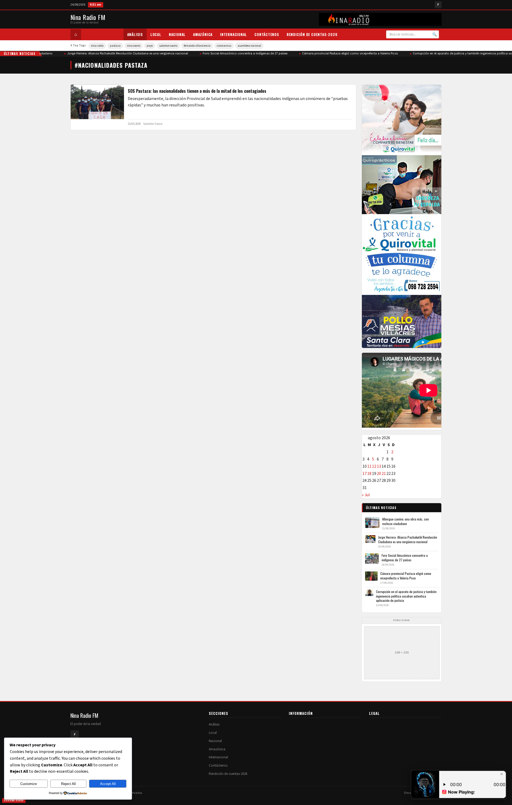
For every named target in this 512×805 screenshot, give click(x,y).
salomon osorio (168, 46)
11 (369, 466)
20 (379, 473)
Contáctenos (266, 34)
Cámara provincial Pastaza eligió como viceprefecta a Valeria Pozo (343, 53)
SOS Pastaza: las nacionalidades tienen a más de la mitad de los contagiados (197, 91)
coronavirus (224, 46)
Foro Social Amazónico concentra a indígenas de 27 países (238, 53)
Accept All (108, 784)
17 (364, 473)
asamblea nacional (249, 46)
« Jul (366, 495)
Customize (28, 784)
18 (369, 473)
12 (374, 466)
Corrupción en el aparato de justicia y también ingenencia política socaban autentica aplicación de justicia (406, 596)
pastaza (115, 46)
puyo (150, 46)
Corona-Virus (14, 800)
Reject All (68, 784)
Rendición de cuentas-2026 (312, 34)
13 (379, 466)
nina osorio (133, 46)
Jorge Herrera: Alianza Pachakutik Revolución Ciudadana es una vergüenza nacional (121, 53)
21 (384, 473)
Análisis (135, 34)
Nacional (177, 34)
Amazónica (203, 34)
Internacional (233, 34)
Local (155, 34)
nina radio (97, 46)
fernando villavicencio (197, 46)
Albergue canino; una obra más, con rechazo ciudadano (405, 521)
